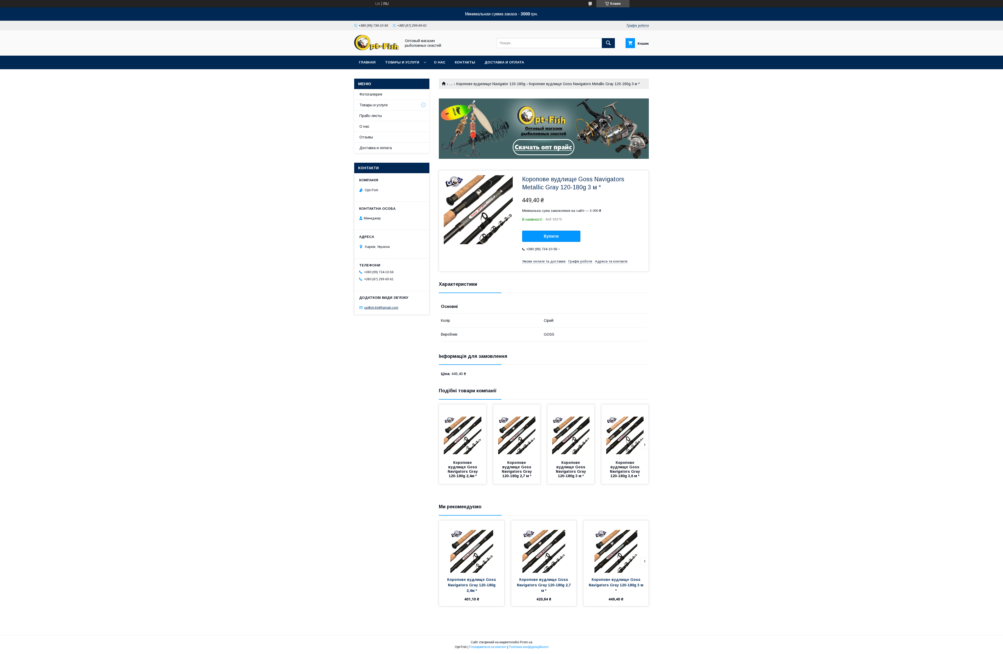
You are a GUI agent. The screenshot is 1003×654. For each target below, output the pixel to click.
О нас (439, 62)
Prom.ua (526, 642)
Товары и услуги (402, 62)
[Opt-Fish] (376, 49)
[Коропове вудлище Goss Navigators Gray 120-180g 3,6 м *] (625, 431)
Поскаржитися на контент (487, 647)
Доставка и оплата (504, 62)
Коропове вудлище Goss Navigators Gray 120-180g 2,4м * (463, 469)
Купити (551, 236)
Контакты (465, 62)
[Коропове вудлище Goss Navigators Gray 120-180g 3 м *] (570, 431)
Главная (367, 62)
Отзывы (366, 137)
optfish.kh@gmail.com (381, 308)
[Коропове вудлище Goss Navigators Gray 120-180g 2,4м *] (462, 431)
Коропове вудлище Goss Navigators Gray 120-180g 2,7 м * (517, 469)
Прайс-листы (370, 116)
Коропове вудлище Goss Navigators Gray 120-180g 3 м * (571, 469)
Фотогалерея (370, 94)
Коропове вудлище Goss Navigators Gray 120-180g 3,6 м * (625, 469)
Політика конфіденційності (529, 647)
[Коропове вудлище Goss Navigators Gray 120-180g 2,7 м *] (516, 431)
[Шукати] (608, 43)
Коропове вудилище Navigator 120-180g (490, 84)
